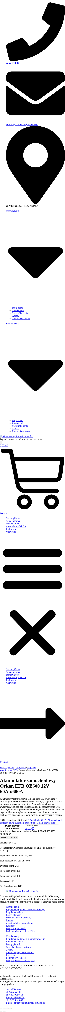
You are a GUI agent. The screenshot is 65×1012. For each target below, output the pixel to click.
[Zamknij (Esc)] (10, 1008)
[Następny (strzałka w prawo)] (4, 1011)
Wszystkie (11, 531)
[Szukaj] (1, 442)
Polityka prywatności (16, 928)
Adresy (15, 316)
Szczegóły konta (20, 313)
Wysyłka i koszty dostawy (18, 917)
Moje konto (17, 307)
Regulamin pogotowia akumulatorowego (25, 909)
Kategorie (10, 925)
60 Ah (36, 820)
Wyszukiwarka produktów (13, 439)
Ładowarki (11, 529)
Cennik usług (12, 907)
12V (16, 770)
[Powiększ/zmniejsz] (1, 1008)
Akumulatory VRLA (16, 526)
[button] (32, 601)
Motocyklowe (12, 523)
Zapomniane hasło (21, 318)
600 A (43, 820)
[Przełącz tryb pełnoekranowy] (4, 1008)
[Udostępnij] (7, 1008)
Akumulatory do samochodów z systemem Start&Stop (31, 821)
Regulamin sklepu (14, 912)
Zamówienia (18, 310)
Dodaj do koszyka (9, 837)
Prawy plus (49, 822)
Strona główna (13, 518)
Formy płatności (13, 915)
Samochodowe (13, 521)
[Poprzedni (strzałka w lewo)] (1, 1011)
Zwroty (9, 920)
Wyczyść (29, 828)
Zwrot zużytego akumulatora (13, 827)
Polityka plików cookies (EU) (20, 931)
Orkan (40, 822)
